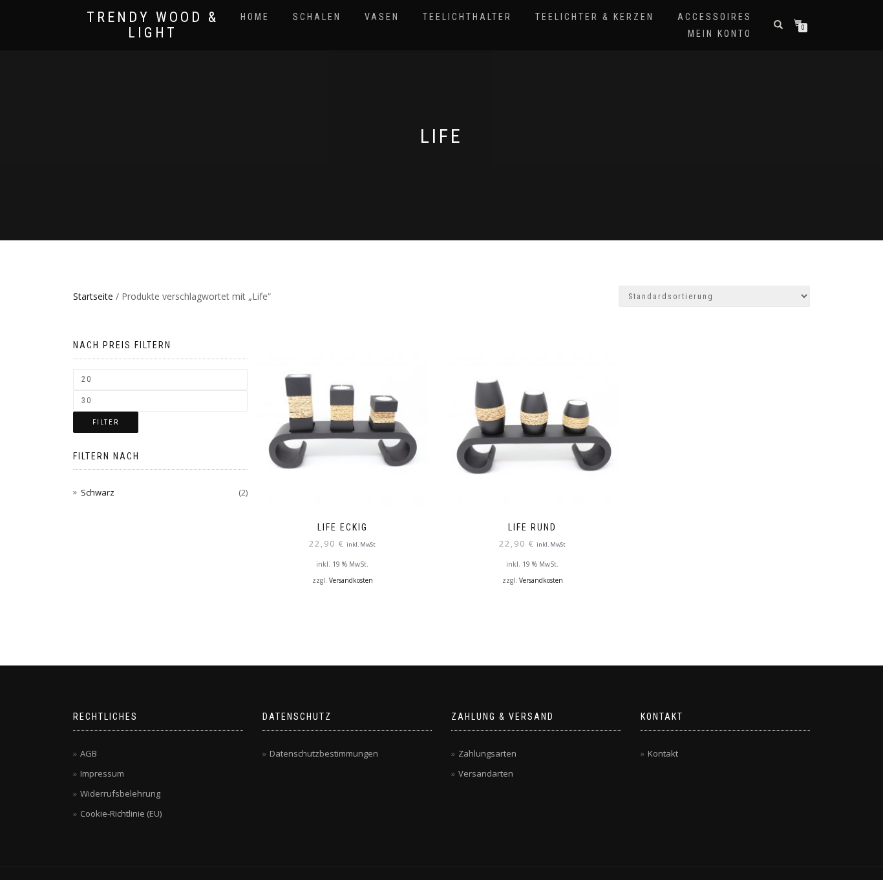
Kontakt (663, 753)
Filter (105, 422)
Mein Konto (720, 33)
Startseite (93, 296)
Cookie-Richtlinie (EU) (121, 813)
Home (255, 17)
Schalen (317, 17)
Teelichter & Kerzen (594, 17)
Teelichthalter (467, 17)
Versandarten (485, 773)
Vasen (382, 17)
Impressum (102, 773)
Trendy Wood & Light (152, 25)
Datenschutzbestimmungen (324, 753)
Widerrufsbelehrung (120, 793)
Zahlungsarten (487, 753)
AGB (88, 753)
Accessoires (714, 17)
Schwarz (97, 492)
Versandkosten (351, 580)
